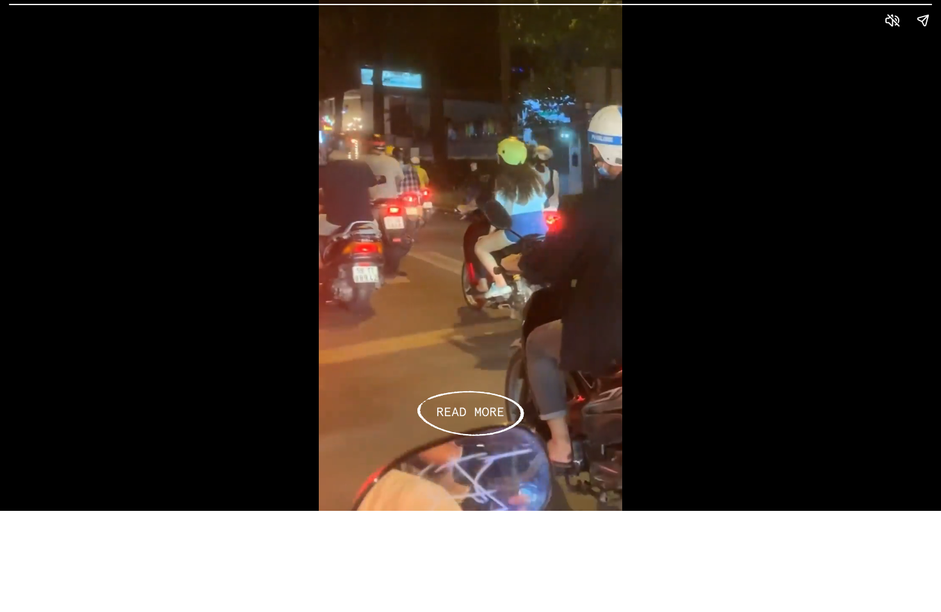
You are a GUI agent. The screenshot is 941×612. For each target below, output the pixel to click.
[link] (470, 413)
